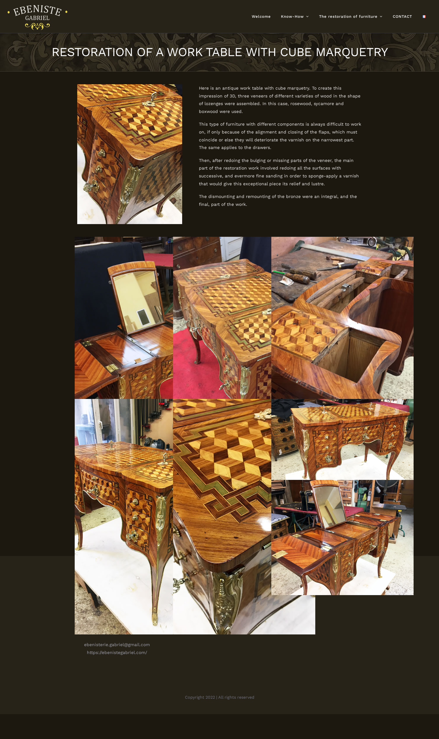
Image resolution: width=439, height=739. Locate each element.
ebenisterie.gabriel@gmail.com (117, 644)
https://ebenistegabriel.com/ (117, 652)
